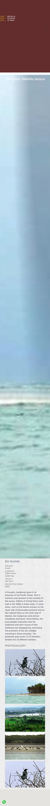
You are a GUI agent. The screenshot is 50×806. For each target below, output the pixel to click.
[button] (45, 29)
